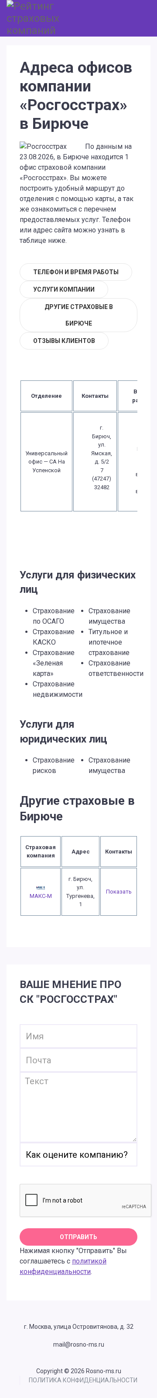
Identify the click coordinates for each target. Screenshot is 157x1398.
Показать (119, 891)
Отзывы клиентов (64, 340)
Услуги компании (64, 289)
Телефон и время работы (76, 272)
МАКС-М (41, 896)
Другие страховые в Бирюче (78, 315)
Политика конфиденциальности (83, 1380)
